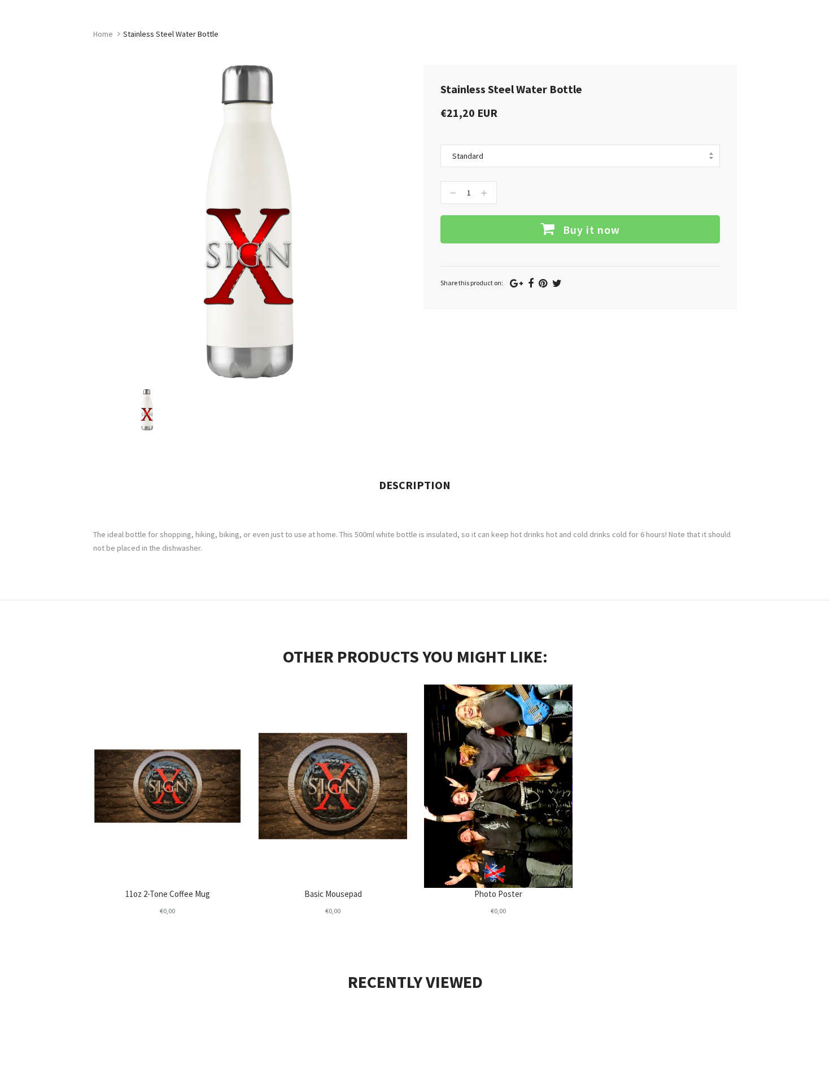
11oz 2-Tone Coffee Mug (167, 893)
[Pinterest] (543, 283)
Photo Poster (498, 893)
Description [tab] (415, 485)
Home (103, 34)
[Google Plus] (516, 283)
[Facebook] (531, 283)
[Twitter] (557, 283)
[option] (147, 409)
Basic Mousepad (333, 893)
